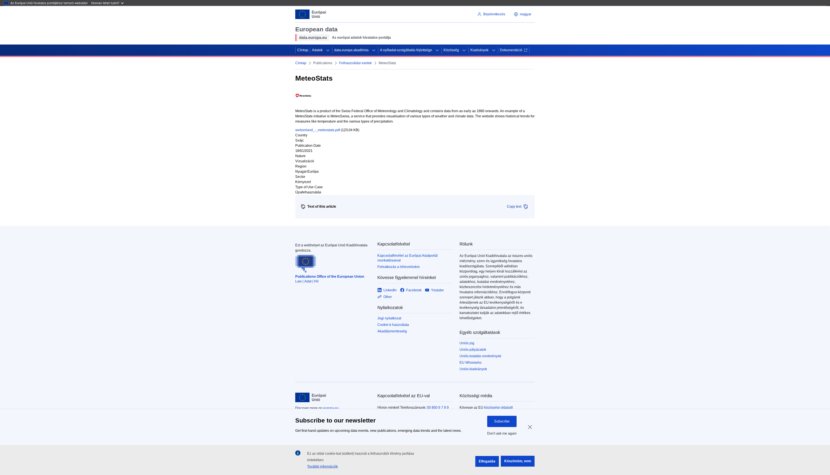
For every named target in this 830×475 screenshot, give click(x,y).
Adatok (317, 50)
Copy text (514, 206)
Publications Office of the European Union (329, 276)
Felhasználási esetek (355, 63)
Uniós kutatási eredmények (480, 356)
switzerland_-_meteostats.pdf (317, 130)
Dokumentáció (511, 50)
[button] (522, 14)
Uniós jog (467, 343)
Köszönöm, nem (517, 461)
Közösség (451, 50)
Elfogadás (487, 461)
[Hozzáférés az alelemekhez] (328, 50)
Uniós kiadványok (473, 369)
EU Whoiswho (471, 362)
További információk (322, 466)
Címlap (302, 50)
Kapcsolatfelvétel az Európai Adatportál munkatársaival (407, 258)
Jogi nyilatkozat (389, 318)
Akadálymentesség (392, 331)
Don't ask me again (502, 433)
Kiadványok (479, 50)
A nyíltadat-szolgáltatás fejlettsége (406, 50)
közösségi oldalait (498, 407)
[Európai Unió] (310, 14)
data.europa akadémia (351, 50)
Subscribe (502, 421)
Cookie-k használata (393, 325)
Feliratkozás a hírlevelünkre (398, 267)
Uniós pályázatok (473, 349)
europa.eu (331, 408)
